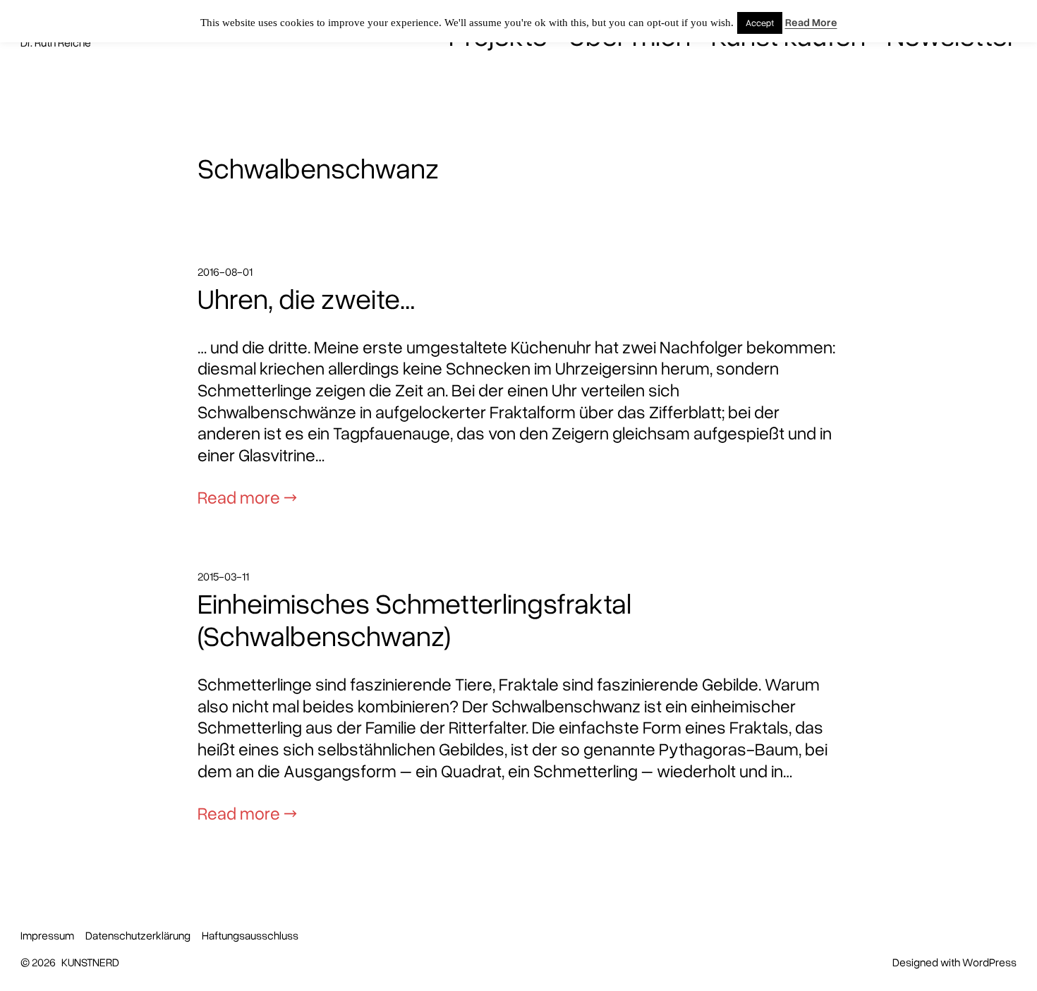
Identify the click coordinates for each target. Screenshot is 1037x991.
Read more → (247, 496)
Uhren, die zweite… (306, 298)
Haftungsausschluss (250, 935)
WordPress (989, 962)
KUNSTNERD (90, 962)
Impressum (47, 935)
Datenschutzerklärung (137, 935)
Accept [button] (760, 22)
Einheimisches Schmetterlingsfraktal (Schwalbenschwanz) (414, 619)
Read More (811, 22)
